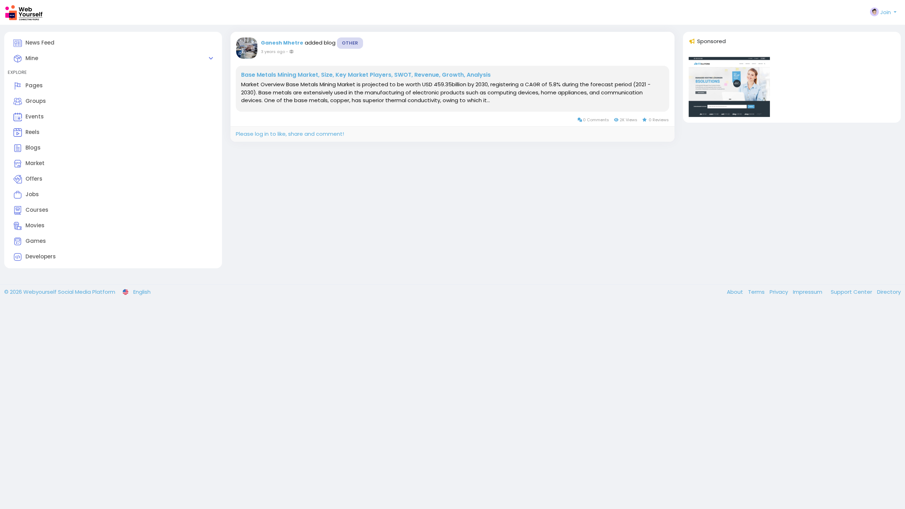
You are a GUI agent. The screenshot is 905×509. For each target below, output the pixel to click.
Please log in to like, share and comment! (290, 134)
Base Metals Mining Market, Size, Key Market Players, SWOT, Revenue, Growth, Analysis (366, 75)
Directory (889, 292)
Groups (35, 101)
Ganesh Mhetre (282, 42)
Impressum (808, 292)
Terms (757, 292)
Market (35, 163)
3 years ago (273, 51)
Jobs (32, 194)
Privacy (779, 292)
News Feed (39, 42)
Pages (34, 85)
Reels (32, 132)
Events (34, 116)
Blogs (33, 147)
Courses (36, 209)
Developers (40, 256)
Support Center (852, 292)
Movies (35, 225)
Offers (33, 178)
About (736, 292)
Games (35, 241)
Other (350, 43)
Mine (31, 58)
